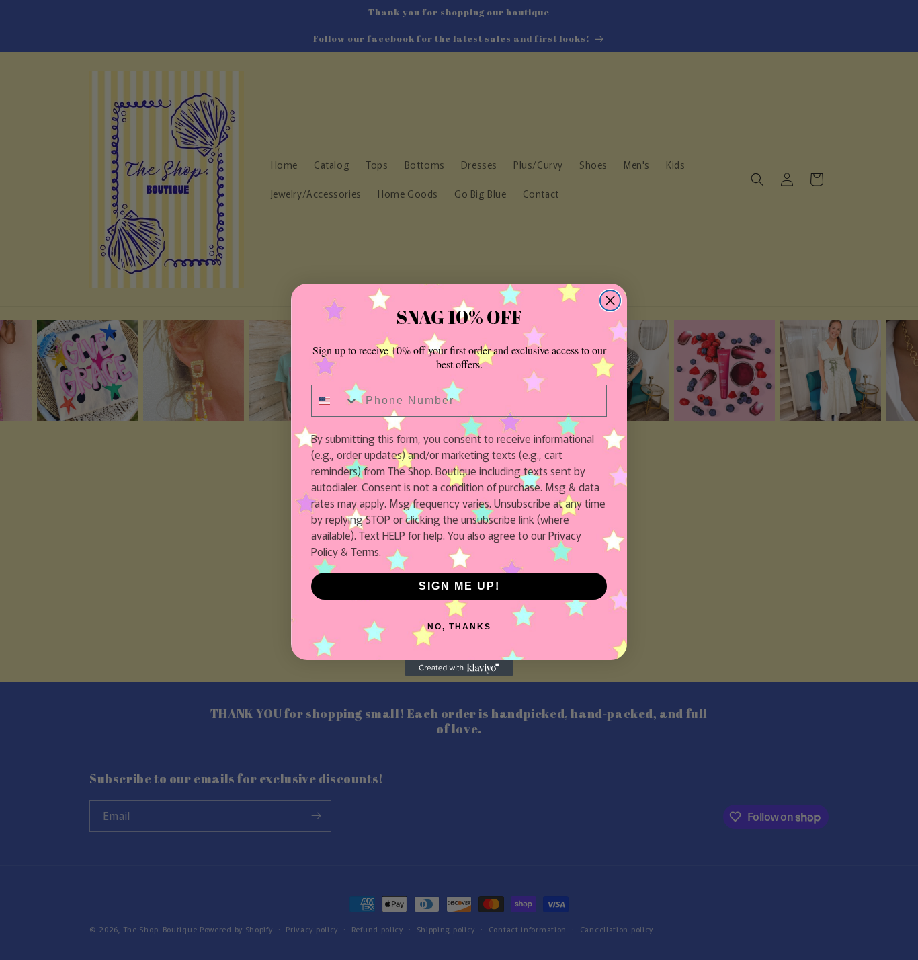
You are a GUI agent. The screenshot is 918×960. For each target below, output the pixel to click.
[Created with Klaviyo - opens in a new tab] (459, 668)
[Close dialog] (610, 300)
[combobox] (335, 400)
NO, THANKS (459, 626)
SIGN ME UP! (459, 586)
